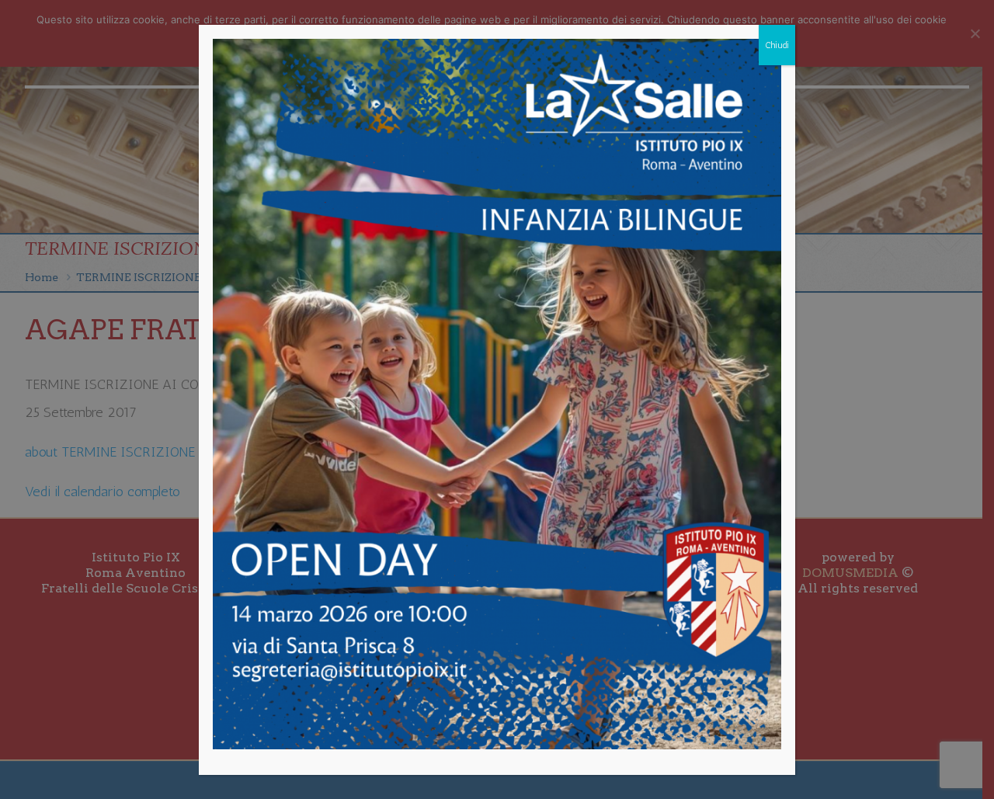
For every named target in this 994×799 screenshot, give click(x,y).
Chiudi (777, 45)
